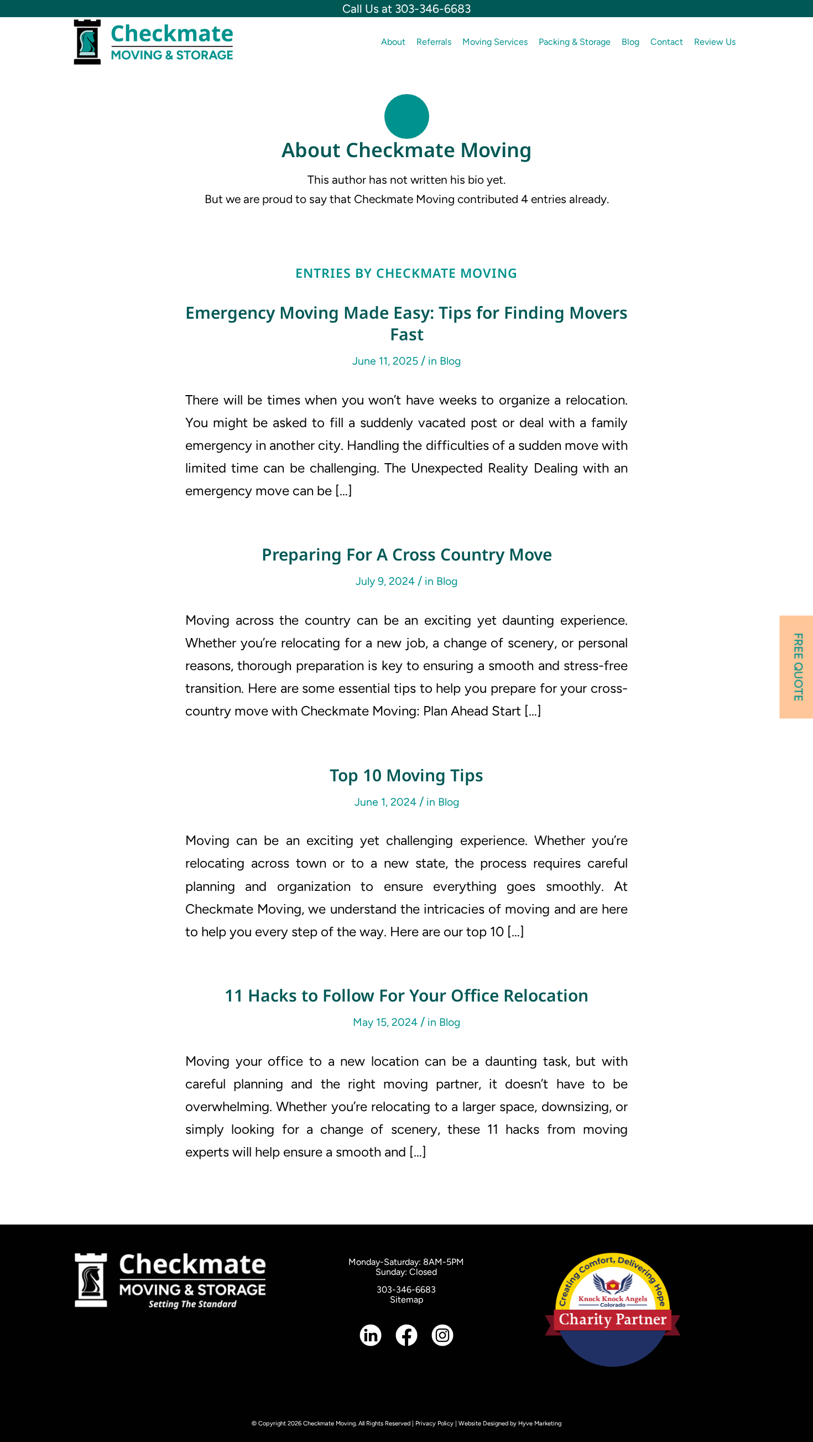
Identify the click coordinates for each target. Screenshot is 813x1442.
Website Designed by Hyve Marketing (509, 1423)
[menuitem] (393, 42)
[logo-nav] (153, 42)
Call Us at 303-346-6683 (406, 8)
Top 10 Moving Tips (406, 775)
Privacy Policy (434, 1423)
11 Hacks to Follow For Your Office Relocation (406, 995)
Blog (450, 360)
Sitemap (406, 1299)
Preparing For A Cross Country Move (407, 554)
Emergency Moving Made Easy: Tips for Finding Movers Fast (406, 323)
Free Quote (799, 666)
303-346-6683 (406, 1289)
